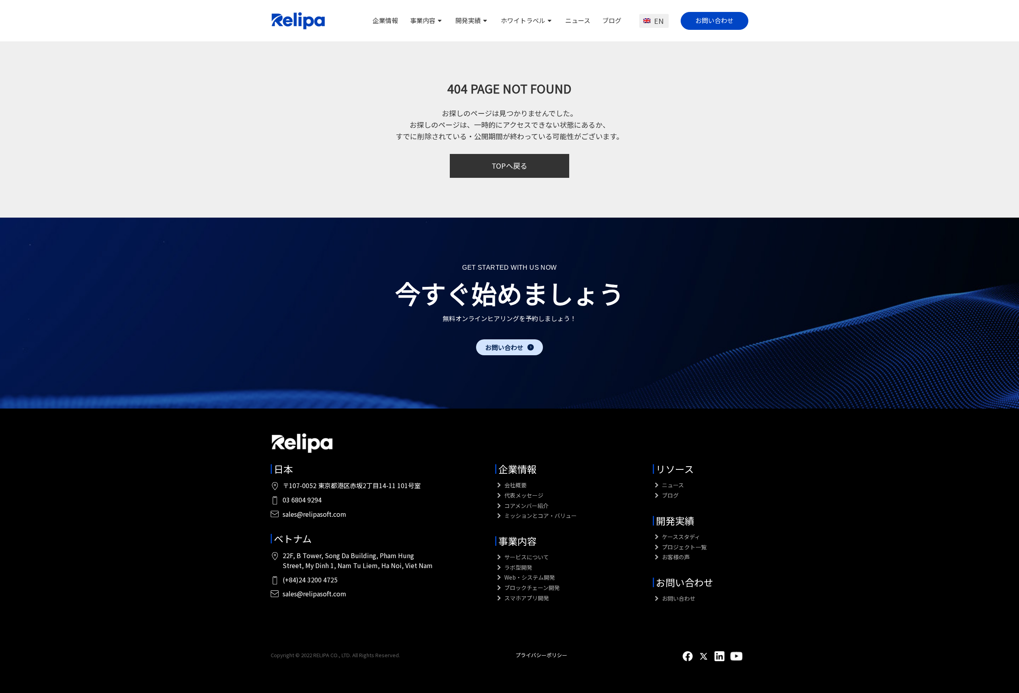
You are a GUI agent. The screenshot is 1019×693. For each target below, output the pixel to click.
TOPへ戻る (509, 165)
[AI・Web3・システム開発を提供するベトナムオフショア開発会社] (298, 20)
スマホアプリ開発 (526, 598)
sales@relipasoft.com (314, 514)
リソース (675, 469)
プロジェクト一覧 (684, 547)
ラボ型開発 (517, 567)
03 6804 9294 (302, 499)
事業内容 (422, 20)
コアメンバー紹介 (526, 506)
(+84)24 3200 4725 (310, 579)
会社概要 (515, 485)
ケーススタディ (680, 537)
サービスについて (526, 557)
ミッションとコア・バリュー (540, 516)
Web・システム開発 (529, 577)
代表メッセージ (523, 495)
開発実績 (468, 20)
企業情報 (385, 20)
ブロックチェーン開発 (531, 588)
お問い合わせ (714, 20)
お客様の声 (675, 557)
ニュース (577, 20)
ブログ (611, 20)
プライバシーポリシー (541, 655)
